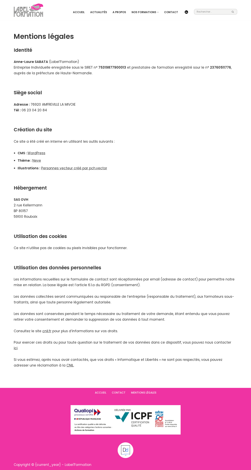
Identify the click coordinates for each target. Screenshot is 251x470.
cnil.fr (46, 331)
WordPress (36, 153)
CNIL (70, 365)
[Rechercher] (232, 12)
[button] (158, 12)
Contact (171, 12)
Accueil (79, 12)
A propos (119, 12)
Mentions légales (143, 393)
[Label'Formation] (28, 10)
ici (15, 348)
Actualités (98, 12)
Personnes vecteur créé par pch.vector (74, 168)
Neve (36, 160)
